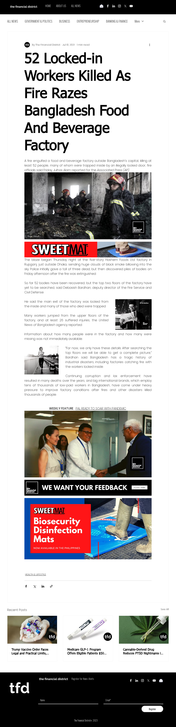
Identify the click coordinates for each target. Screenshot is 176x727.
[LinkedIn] (114, 6)
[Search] (168, 7)
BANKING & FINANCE (117, 21)
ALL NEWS (12, 21)
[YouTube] (131, 6)
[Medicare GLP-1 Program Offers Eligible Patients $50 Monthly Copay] (88, 630)
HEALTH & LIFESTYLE (35, 574)
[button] (164, 21)
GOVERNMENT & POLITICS (38, 21)
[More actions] (149, 45)
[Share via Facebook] (26, 586)
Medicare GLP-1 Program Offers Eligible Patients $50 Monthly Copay (85, 651)
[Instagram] (119, 6)
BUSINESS (64, 21)
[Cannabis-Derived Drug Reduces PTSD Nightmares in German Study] (144, 630)
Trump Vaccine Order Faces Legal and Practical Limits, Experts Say (30, 651)
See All (165, 609)
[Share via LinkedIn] (43, 586)
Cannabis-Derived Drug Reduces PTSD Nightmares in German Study (142, 651)
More (137, 21)
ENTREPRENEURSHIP (88, 21)
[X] (125, 6)
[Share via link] (51, 586)
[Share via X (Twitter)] (34, 586)
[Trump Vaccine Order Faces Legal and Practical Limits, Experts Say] (32, 630)
